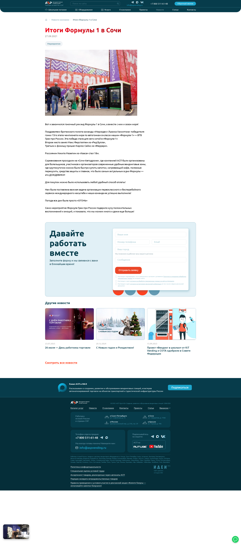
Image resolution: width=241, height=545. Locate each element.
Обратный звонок (185, 4)
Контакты (191, 10)
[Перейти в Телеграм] (132, 2)
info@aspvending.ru (92, 447)
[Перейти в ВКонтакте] (142, 2)
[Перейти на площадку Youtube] (156, 446)
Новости (160, 10)
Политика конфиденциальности (86, 467)
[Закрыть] (27, 527)
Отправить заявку (128, 270)
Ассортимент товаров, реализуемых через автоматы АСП (98, 475)
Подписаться (179, 387)
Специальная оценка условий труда (87, 471)
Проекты (143, 10)
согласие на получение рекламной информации (146, 284)
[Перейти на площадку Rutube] (140, 446)
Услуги (107, 10)
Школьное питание (57, 10)
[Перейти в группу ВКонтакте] (163, 436)
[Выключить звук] (26, 536)
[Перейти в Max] (137, 2)
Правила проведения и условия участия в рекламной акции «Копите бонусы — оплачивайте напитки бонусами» (108, 484)
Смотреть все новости (61, 362)
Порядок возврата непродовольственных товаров (94, 479)
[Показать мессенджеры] (235, 539)
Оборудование (86, 10)
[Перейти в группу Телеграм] (152, 436)
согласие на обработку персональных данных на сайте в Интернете (152, 281)
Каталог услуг (77, 408)
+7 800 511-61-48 (86, 437)
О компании (125, 10)
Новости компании (60, 20)
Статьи (175, 10)
